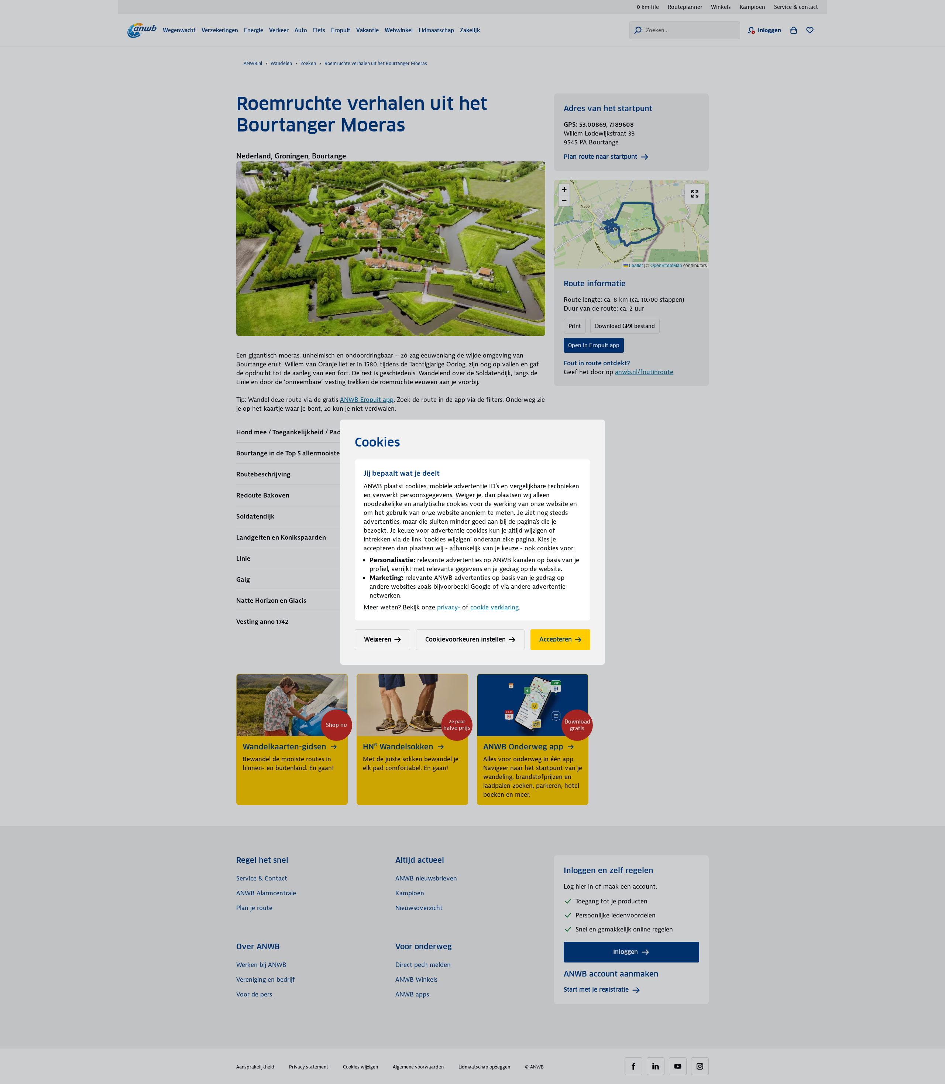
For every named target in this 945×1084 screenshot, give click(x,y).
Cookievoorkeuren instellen (465, 639)
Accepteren (555, 639)
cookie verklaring (494, 607)
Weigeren (377, 639)
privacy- (448, 607)
